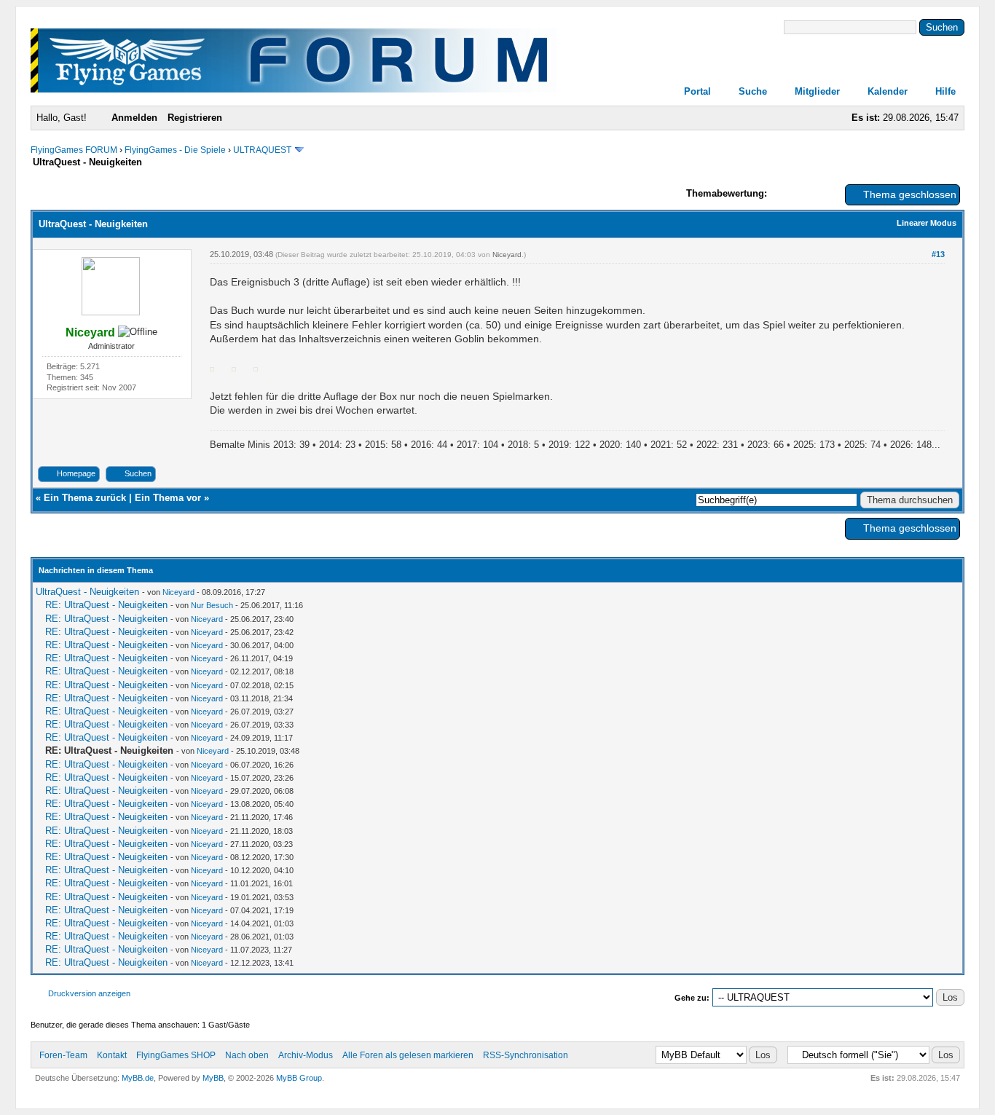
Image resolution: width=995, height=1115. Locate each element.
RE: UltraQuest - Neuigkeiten (106, 604)
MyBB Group (299, 1077)
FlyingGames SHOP (176, 1055)
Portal (697, 91)
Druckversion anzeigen (89, 993)
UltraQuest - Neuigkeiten (87, 591)
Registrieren (195, 117)
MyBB (213, 1077)
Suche (753, 91)
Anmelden (134, 117)
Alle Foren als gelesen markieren (407, 1055)
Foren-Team (63, 1055)
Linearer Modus (926, 222)
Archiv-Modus (305, 1055)
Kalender (888, 91)
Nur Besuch (212, 605)
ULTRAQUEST (262, 150)
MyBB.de (138, 1077)
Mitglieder (817, 91)
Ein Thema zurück (85, 497)
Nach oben (247, 1055)
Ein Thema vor (168, 497)
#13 (938, 254)
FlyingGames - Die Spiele (175, 150)
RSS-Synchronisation (525, 1055)
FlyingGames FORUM (74, 150)
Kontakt (112, 1055)
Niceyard (507, 255)
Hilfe (945, 91)
